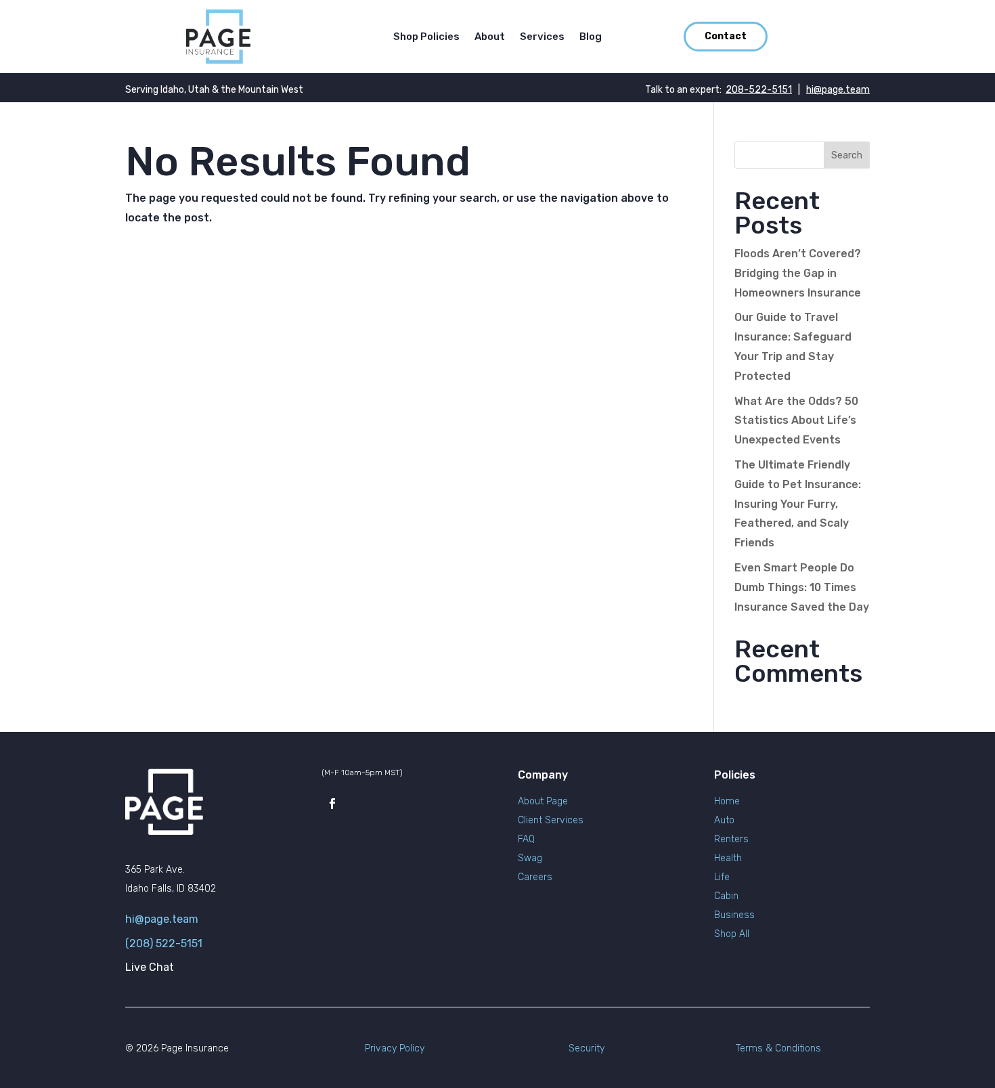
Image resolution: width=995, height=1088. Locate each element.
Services (542, 37)
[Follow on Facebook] (332, 803)
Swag (530, 858)
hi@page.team (838, 89)
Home (727, 801)
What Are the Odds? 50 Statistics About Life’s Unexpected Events (796, 421)
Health (728, 858)
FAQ (526, 839)
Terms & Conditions (778, 1048)
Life (722, 877)
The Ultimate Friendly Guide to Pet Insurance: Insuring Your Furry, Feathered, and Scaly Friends (797, 503)
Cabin (726, 896)
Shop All (731, 934)
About (489, 37)
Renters (731, 839)
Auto (724, 820)
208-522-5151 (759, 89)
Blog (590, 37)
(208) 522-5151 (163, 943)
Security (586, 1048)
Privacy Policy (394, 1048)
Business (734, 915)
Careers (535, 877)
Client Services (550, 820)
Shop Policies (426, 37)
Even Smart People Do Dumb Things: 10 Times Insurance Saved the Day (801, 587)
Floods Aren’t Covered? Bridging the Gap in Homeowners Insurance (797, 273)
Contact (726, 36)
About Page (543, 801)
